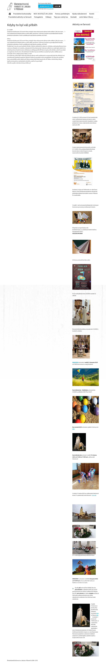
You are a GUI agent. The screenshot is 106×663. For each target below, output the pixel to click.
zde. (97, 615)
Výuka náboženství (79, 14)
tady (97, 613)
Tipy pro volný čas (61, 17)
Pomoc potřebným (62, 14)
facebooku (50, 8)
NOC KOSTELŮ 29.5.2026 (43, 14)
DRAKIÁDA (75, 362)
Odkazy (48, 17)
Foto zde (94, 495)
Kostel (91, 14)
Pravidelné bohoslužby (22, 14)
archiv (56, 6)
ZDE (73, 429)
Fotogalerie (38, 17)
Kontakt (74, 17)
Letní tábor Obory (86, 17)
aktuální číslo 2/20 (45, 6)
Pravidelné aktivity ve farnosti (20, 17)
